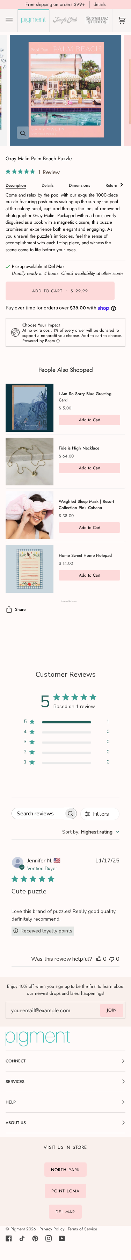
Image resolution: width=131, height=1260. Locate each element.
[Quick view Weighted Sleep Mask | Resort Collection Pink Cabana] (29, 515)
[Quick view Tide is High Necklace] (29, 461)
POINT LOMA (65, 1191)
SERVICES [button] (15, 1081)
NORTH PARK (65, 1170)
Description (16, 185)
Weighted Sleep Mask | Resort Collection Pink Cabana (86, 504)
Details (47, 185)
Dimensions (79, 185)
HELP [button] (11, 1102)
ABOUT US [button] (16, 1123)
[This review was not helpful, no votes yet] (111, 959)
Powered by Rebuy (65, 601)
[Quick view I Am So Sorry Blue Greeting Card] (29, 407)
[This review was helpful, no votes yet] (98, 959)
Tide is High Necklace (79, 448)
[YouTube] (62, 1238)
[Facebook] (9, 1238)
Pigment (17, 1229)
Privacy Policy (51, 1229)
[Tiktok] (22, 1238)
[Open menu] (16, 20)
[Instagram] (48, 1238)
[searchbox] (38, 813)
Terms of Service (82, 1229)
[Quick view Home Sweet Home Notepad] (29, 569)
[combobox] (90, 832)
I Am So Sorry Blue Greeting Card (85, 397)
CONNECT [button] (16, 1061)
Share (20, 609)
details (99, 4)
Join (112, 1010)
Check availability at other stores (92, 273)
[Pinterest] (35, 1238)
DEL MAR (65, 1212)
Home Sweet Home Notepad (85, 555)
